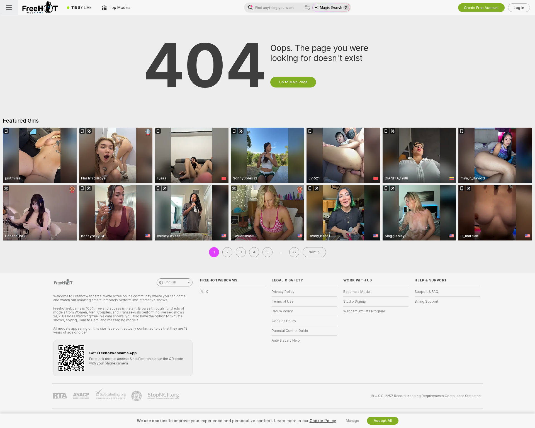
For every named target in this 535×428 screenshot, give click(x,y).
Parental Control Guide (290, 331)
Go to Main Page (293, 82)
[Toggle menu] (9, 7)
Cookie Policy (323, 421)
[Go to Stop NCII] (163, 396)
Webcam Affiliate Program (364, 311)
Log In (519, 8)
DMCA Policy (282, 311)
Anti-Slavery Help (286, 340)
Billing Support (426, 301)
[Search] (307, 7)
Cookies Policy (284, 321)
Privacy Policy (283, 292)
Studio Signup (354, 301)
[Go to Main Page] (40, 7)
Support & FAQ (426, 292)
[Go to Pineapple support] (137, 396)
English (170, 282)
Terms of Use (282, 301)
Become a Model (357, 292)
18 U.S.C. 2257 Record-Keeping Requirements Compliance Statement (425, 396)
